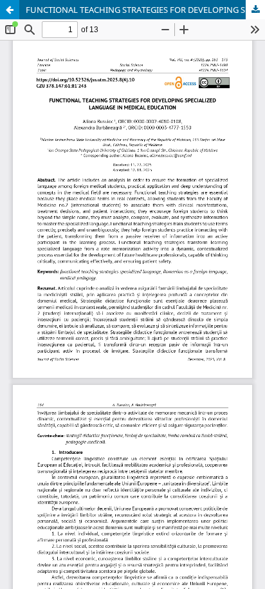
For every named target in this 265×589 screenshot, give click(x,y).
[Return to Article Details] (9, 9)
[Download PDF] (255, 9)
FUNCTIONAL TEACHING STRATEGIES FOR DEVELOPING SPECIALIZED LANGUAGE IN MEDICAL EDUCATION (145, 9)
